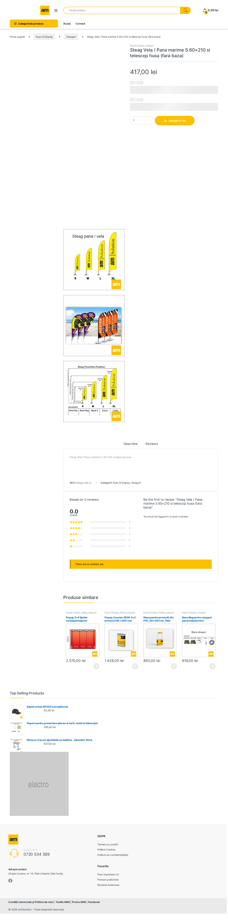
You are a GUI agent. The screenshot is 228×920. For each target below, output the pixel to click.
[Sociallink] (10, 881)
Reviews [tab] (152, 444)
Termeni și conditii (107, 844)
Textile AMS (63, 901)
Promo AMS (79, 901)
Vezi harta (56, 873)
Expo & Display (44, 36)
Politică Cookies (106, 849)
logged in (163, 516)
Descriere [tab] (131, 444)
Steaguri (71, 36)
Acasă (67, 23)
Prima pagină (17, 36)
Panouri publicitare (108, 879)
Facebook (94, 901)
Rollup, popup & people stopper (81, 613)
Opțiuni (95, 666)
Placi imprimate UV (108, 874)
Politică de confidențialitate (112, 854)
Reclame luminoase (108, 884)
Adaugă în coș (177, 120)
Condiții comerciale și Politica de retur (31, 901)
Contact (80, 23)
